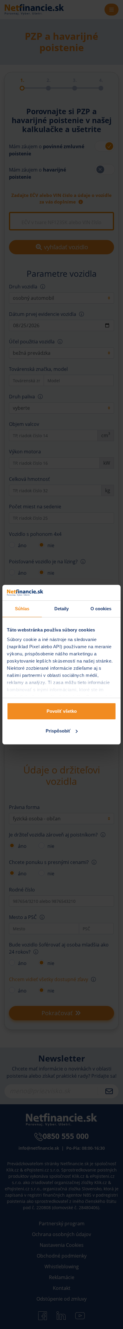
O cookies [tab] (101, 608)
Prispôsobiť (58, 730)
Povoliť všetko (62, 711)
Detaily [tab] (61, 608)
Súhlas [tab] (22, 608)
